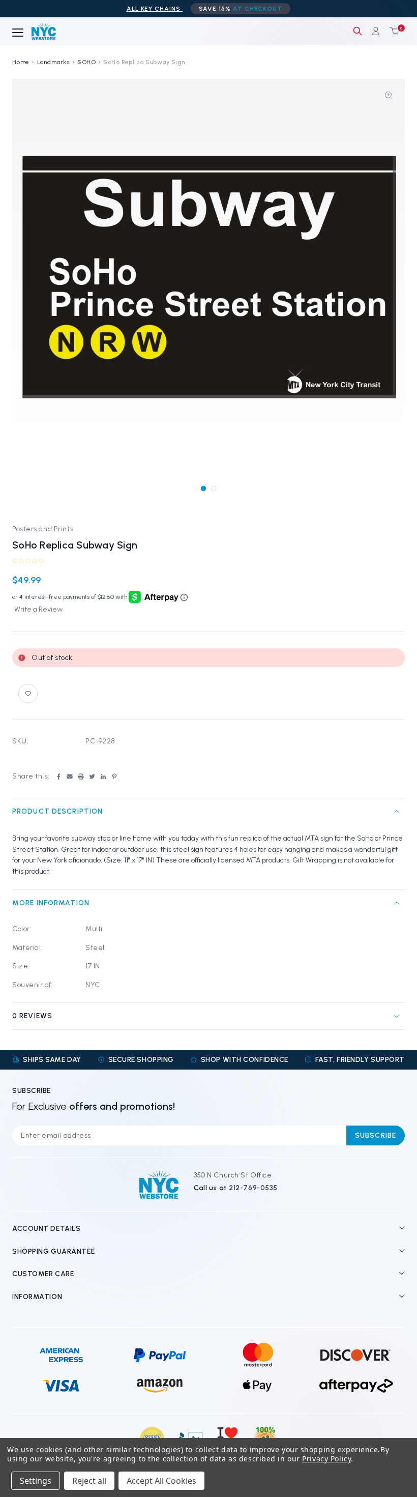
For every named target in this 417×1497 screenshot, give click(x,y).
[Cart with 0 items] (392, 31)
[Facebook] (58, 776)
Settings (35, 1480)
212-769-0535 (253, 1188)
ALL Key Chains (155, 8)
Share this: (30, 776)
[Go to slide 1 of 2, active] (203, 488)
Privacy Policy (326, 1458)
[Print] (81, 776)
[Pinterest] (114, 776)
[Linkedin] (103, 776)
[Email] (70, 776)
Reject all (89, 1480)
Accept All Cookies (161, 1480)
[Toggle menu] (17, 33)
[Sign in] (376, 31)
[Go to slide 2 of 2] (213, 488)
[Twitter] (92, 776)
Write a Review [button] (38, 609)
